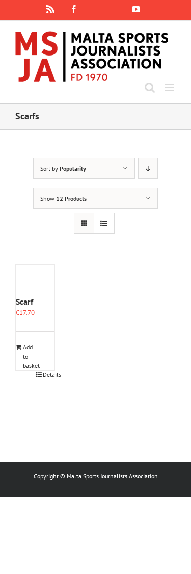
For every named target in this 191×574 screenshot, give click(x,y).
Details (48, 374)
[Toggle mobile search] (150, 87)
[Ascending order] (148, 168)
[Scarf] (35, 280)
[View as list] (104, 223)
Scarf (24, 301)
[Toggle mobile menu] (170, 87)
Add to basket (29, 356)
